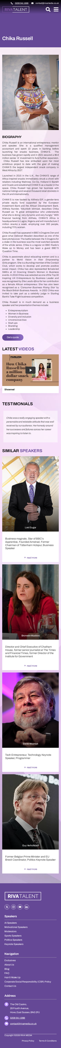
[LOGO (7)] (22, 892)
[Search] (48, 9)
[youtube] (20, 906)
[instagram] (13, 906)
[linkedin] (26, 906)
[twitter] (6, 906)
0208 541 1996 (21, 3)
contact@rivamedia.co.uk (47, 3)
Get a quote (13, 337)
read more (32, 557)
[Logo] (15, 7)
